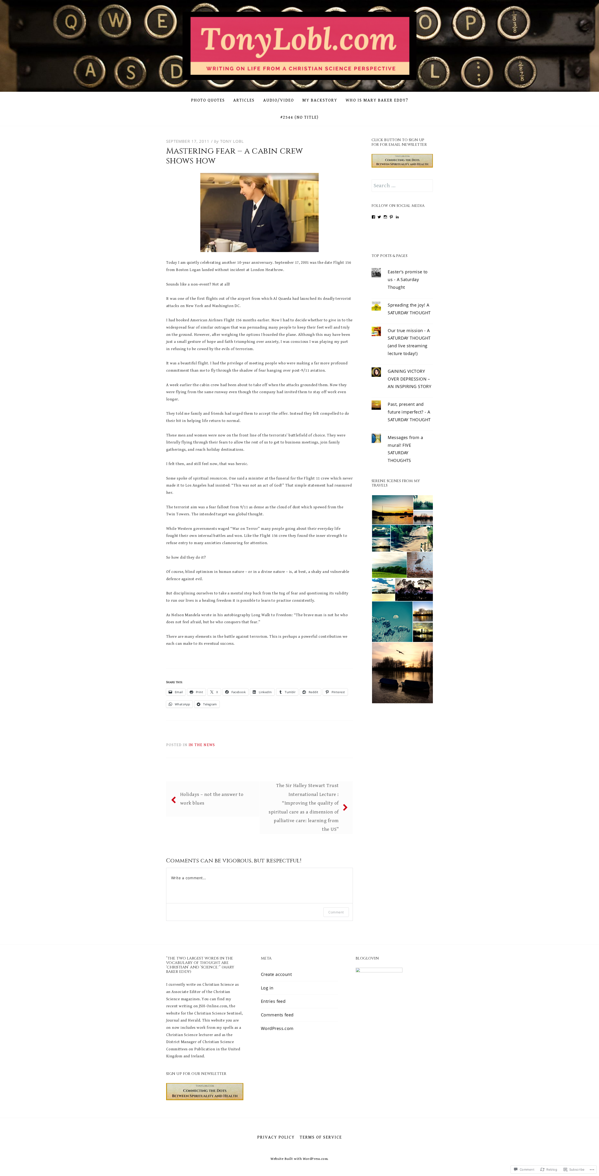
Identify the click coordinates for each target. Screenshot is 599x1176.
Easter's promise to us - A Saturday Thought (407, 279)
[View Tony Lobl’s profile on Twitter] (379, 217)
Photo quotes (208, 100)
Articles (244, 100)
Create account (276, 974)
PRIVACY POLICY (276, 1137)
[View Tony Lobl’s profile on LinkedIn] (397, 217)
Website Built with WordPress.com (299, 1159)
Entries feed (273, 1001)
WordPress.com (277, 1028)
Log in (267, 988)
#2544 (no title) (299, 117)
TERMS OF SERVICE (321, 1137)
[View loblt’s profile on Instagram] (385, 217)
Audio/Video (278, 100)
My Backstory (319, 100)
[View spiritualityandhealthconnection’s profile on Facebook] (373, 217)
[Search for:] (402, 185)
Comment (336, 912)
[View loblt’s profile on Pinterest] (391, 217)
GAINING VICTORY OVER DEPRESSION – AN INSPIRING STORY (409, 378)
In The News (202, 745)
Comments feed (277, 1015)
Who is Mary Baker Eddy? (377, 100)
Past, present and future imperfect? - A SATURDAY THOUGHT (409, 411)
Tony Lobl (232, 141)
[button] (392, 510)
